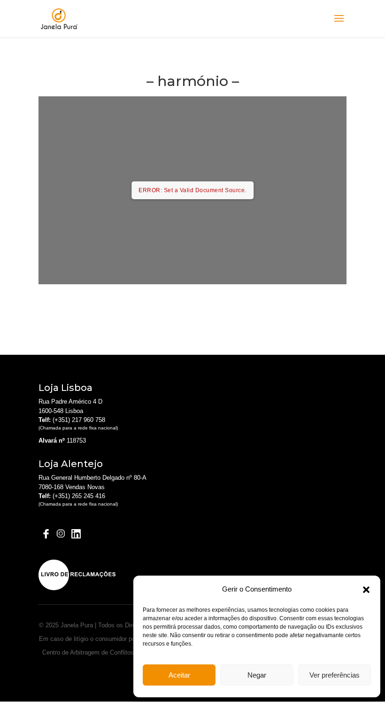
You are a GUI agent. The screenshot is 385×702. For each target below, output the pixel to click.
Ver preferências (334, 675)
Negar (256, 675)
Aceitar (179, 675)
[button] (366, 589)
